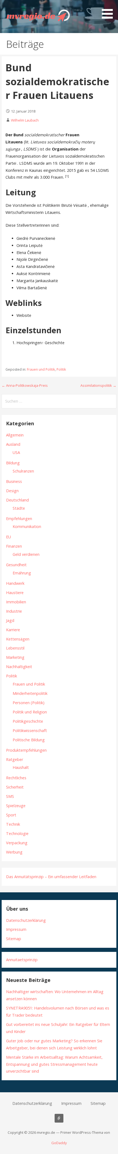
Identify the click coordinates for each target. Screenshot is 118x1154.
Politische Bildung (29, 739)
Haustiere (15, 592)
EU (8, 536)
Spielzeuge (16, 805)
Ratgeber (14, 759)
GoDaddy (59, 1142)
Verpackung (16, 842)
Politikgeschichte (28, 721)
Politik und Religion (30, 712)
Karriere (13, 629)
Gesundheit (16, 564)
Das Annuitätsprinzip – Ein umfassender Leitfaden (51, 876)
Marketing (15, 657)
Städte (19, 508)
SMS (10, 796)
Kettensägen (17, 639)
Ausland (13, 444)
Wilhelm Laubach (25, 120)
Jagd (10, 620)
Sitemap (13, 938)
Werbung (14, 852)
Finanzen (14, 546)
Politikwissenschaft (30, 730)
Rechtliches (16, 777)
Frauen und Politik (41, 369)
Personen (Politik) (28, 702)
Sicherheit (15, 787)
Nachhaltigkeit (19, 666)
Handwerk (15, 583)
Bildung (13, 462)
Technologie (17, 833)
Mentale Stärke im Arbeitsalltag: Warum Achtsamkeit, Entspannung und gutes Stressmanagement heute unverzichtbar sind (54, 1064)
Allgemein (15, 435)
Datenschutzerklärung (26, 920)
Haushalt (21, 767)
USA (16, 452)
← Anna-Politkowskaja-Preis (25, 385)
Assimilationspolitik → (98, 385)
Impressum (16, 929)
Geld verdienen (26, 554)
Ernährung (22, 572)
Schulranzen (23, 471)
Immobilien (16, 601)
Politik (61, 369)
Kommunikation (27, 526)
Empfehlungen (19, 518)
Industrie (14, 611)
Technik (13, 824)
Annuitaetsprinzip (22, 959)
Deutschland (17, 500)
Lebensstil (15, 648)
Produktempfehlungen (26, 750)
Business (14, 481)
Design (12, 490)
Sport (11, 814)
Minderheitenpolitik (30, 693)
